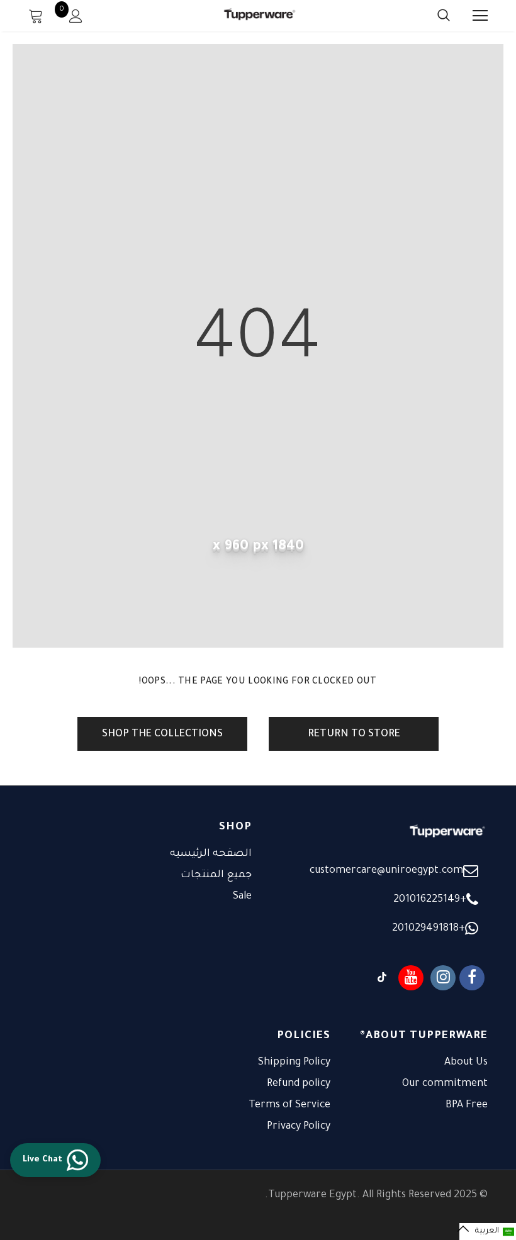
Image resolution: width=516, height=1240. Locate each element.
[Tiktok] (382, 977)
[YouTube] (410, 977)
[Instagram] (443, 977)
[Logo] (260, 15)
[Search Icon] (431, 15)
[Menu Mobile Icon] (480, 15)
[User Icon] (75, 16)
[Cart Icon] (35, 15)
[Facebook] (472, 977)
